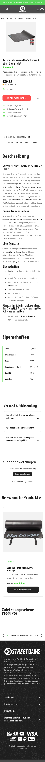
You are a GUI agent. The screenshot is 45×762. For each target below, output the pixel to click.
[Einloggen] (37, 9)
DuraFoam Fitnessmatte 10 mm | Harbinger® (20, 569)
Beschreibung (8, 137)
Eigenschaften (23, 137)
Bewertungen (31, 142)
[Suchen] (7, 9)
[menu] (2, 9)
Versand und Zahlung (12, 142)
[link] (38, 98)
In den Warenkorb (16, 98)
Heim (2, 19)
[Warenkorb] (42, 9)
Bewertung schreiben (22, 474)
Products (9, 19)
